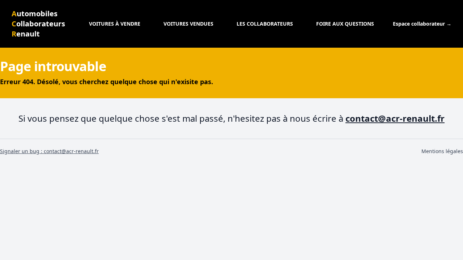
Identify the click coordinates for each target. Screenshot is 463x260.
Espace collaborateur (422, 23)
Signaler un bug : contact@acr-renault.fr (49, 151)
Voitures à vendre (114, 23)
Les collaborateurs (265, 23)
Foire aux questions (345, 23)
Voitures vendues (188, 23)
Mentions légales (442, 151)
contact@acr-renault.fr (395, 118)
